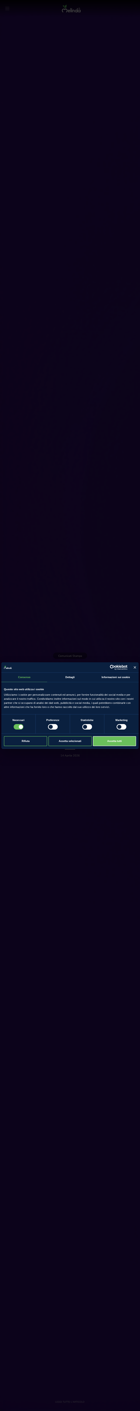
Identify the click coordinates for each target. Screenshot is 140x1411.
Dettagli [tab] (70, 677)
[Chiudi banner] (135, 667)
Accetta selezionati (70, 741)
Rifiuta (26, 741)
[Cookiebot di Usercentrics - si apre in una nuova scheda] (112, 667)
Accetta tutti (114, 741)
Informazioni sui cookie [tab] (116, 677)
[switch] (53, 727)
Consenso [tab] (24, 677)
